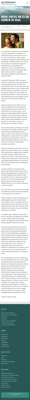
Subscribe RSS (15, 395)
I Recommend (4, 317)
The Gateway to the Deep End (7, 323)
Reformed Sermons (5, 385)
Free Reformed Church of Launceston (9, 379)
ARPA (2, 357)
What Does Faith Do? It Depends (8, 313)
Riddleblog (3, 340)
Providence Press (5, 383)
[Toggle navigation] (27, 3)
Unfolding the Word (5, 346)
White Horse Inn (4, 363)
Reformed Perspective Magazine (8, 361)
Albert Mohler (4, 355)
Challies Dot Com (4, 334)
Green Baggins (4, 336)
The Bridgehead (4, 342)
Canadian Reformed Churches (7, 373)
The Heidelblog (4, 344)
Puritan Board (4, 359)
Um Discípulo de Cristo (6, 387)
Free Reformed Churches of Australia (9, 381)
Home (2, 26)
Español (18, 26)
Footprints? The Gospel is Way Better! (9, 315)
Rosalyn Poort (17, 396)
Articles (13, 26)
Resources (7, 26)
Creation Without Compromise (7, 377)
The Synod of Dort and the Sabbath (8, 321)
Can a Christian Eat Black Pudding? (8, 325)
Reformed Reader (5, 338)
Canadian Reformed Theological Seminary (10, 375)
